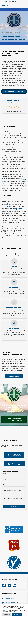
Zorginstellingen (6, 206)
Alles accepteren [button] (17, 614)
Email (4, 479)
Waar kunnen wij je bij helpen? (12, 490)
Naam (4, 473)
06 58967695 (9, 599)
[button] (14, 506)
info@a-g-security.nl (20, 2)
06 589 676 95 (8, 2)
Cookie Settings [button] (6, 614)
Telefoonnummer (8, 485)
